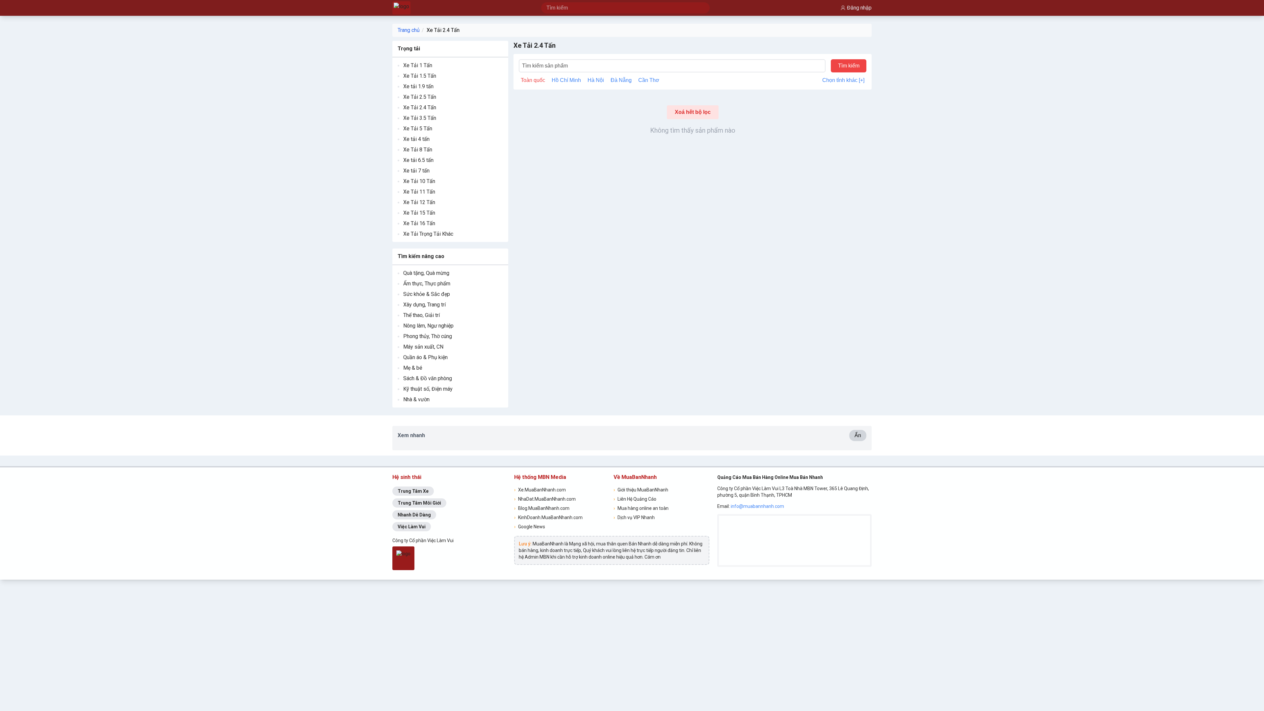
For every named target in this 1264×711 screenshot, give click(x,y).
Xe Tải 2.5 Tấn (419, 97)
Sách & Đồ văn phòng (427, 378)
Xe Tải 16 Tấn (419, 223)
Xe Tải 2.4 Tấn (443, 30)
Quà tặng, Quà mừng (426, 273)
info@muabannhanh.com (757, 506)
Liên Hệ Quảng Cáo (635, 499)
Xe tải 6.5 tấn (418, 160)
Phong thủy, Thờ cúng (427, 336)
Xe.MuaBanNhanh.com (540, 489)
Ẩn (858, 435)
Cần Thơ (648, 80)
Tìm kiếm (848, 65)
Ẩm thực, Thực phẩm (426, 283)
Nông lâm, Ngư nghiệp (428, 326)
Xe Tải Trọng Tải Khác (428, 234)
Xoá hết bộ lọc (693, 112)
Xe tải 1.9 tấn (418, 86)
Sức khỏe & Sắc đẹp (426, 294)
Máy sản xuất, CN (423, 347)
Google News (529, 526)
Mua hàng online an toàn (641, 508)
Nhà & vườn (416, 399)
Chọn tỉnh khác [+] (843, 80)
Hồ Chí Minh (566, 80)
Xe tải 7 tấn (416, 171)
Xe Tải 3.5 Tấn (419, 118)
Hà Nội (596, 80)
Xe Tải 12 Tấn (419, 202)
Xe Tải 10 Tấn (419, 181)
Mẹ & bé (412, 368)
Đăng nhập (859, 8)
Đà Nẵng (621, 80)
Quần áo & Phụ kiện (425, 357)
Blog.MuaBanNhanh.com (541, 508)
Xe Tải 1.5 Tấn (419, 76)
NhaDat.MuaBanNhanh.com (545, 499)
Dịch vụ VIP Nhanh (634, 517)
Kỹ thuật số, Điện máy (428, 389)
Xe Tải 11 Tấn (419, 192)
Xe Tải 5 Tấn (417, 128)
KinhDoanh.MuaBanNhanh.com (548, 517)
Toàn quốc (533, 80)
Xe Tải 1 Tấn (417, 65)
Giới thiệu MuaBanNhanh (641, 489)
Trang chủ (409, 30)
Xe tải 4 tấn (416, 139)
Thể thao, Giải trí (421, 315)
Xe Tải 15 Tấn (419, 213)
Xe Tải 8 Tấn (417, 149)
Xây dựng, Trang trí (424, 305)
